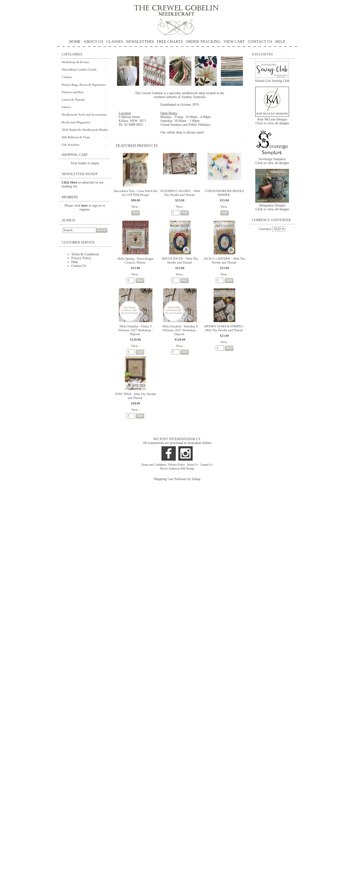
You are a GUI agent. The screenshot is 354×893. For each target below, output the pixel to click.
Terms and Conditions (154, 464)
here (84, 205)
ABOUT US (93, 42)
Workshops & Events (75, 62)
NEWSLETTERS (140, 42)
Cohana (67, 77)
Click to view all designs (272, 123)
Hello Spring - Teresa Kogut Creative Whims (136, 260)
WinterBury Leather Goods (79, 69)
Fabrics (66, 107)
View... (135, 206)
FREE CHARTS (170, 42)
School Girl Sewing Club (272, 81)
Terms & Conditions (85, 254)
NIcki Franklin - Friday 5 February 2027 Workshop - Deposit (135, 330)
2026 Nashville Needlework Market (85, 130)
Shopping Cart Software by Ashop (177, 479)
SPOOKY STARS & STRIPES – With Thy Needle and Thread (224, 328)
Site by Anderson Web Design (177, 468)
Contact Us (78, 266)
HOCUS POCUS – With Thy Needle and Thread (180, 260)
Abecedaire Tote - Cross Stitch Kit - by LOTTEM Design (135, 193)
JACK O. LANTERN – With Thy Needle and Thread (224, 260)
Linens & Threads (73, 99)
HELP (280, 42)
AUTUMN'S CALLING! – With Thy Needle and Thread (180, 193)
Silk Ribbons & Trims (76, 137)
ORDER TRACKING (203, 42)
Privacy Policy (81, 258)
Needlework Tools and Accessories (84, 114)
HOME (75, 42)
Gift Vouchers (70, 144)
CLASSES (114, 42)
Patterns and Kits (73, 92)
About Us (193, 464)
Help (74, 262)
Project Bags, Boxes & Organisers (83, 84)
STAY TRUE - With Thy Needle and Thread (135, 396)
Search (101, 230)
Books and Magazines (76, 122)
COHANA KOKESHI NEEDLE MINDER (224, 193)
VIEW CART (234, 42)
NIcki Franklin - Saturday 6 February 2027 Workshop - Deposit (180, 330)
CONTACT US (260, 42)
